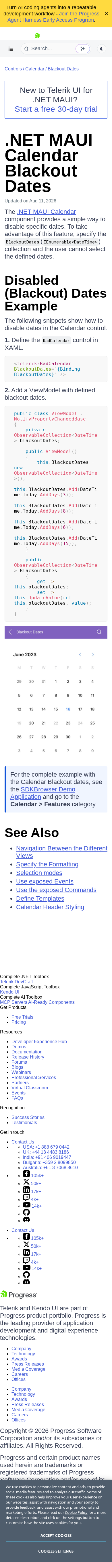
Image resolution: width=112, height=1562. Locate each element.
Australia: (50, 1167)
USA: (46, 1147)
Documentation (27, 1051)
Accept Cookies (56, 1535)
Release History (27, 1057)
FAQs (17, 1098)
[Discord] (26, 1220)
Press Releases (27, 1364)
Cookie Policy (76, 1512)
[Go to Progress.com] (18, 1297)
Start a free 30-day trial (56, 109)
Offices (18, 1379)
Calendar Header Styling (50, 907)
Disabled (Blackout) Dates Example (56, 293)
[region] (56, 1521)
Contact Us (22, 1141)
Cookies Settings (56, 1551)
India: (47, 1157)
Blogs (17, 1067)
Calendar (34, 68)
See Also (32, 832)
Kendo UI (9, 992)
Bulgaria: (49, 1162)
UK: (46, 1152)
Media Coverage (28, 1369)
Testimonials (24, 1122)
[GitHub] (26, 1214)
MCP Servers (13, 1002)
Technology (23, 1353)
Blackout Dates (63, 68)
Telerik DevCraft (16, 981)
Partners (20, 1082)
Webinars (21, 1072)
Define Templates (40, 898)
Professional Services (33, 1077)
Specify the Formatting (47, 864)
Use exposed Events (45, 881)
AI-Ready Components (51, 1002)
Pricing (18, 1022)
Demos (18, 1046)
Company (21, 1348)
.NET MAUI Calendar (46, 211)
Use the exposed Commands (56, 889)
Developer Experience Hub (39, 1041)
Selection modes (39, 872)
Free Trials (22, 1017)
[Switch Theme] (101, 48)
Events (18, 1092)
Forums (19, 1062)
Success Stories (28, 1117)
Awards (19, 1358)
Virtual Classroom (29, 1087)
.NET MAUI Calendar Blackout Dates (49, 163)
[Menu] (11, 49)
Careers (19, 1374)
